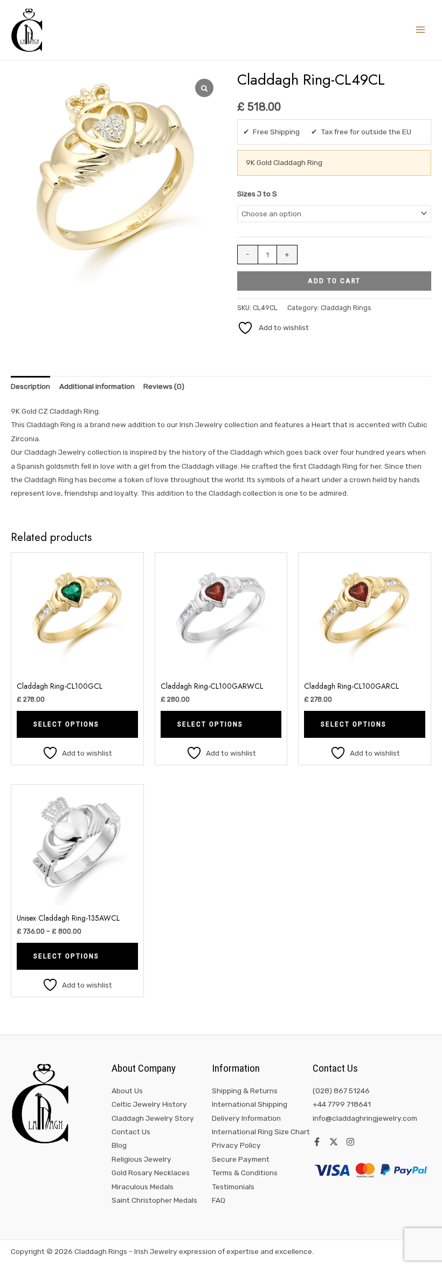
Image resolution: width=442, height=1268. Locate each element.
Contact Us (131, 1131)
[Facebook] (317, 1141)
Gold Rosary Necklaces (151, 1172)
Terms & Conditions (245, 1172)
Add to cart (334, 280)
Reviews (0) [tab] (163, 386)
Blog (119, 1145)
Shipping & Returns (245, 1090)
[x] (333, 1141)
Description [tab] (30, 386)
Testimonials (233, 1186)
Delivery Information (246, 1118)
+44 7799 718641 (342, 1104)
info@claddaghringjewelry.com (365, 1118)
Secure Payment (241, 1159)
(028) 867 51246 (341, 1090)
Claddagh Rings (346, 308)
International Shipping (249, 1104)
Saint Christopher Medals (154, 1200)
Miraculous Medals (143, 1186)
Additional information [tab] (97, 386)
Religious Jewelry (141, 1159)
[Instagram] (350, 1141)
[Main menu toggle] (420, 29)
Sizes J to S (257, 193)
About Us (127, 1090)
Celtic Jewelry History (149, 1104)
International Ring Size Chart (261, 1131)
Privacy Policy (236, 1145)
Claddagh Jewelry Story (153, 1118)
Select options (66, 723)
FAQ (218, 1200)
